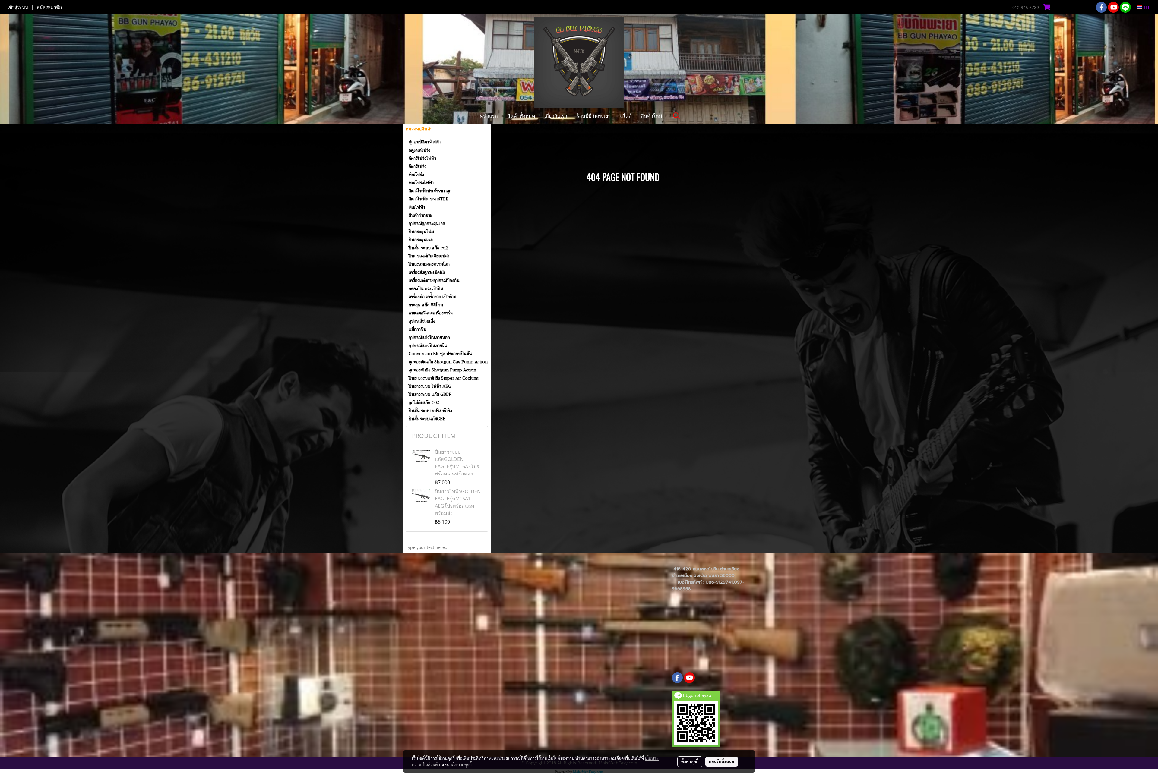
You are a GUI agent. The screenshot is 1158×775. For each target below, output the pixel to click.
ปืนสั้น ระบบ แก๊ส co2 (428, 247)
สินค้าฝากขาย (420, 215)
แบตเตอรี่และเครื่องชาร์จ (431, 313)
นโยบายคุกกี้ (461, 764)
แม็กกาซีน (417, 329)
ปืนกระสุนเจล (421, 239)
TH (1145, 7)
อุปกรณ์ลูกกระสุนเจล (427, 223)
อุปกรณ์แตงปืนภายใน (428, 345)
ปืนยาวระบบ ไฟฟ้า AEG (430, 386)
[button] (676, 115)
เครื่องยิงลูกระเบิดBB (427, 272)
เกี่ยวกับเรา (555, 115)
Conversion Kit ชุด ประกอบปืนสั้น (440, 353)
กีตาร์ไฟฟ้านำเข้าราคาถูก (430, 190)
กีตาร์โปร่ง (417, 166)
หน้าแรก (489, 115)
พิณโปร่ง (416, 174)
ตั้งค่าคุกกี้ (689, 761)
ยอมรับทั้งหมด (721, 761)
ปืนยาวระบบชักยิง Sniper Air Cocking (444, 378)
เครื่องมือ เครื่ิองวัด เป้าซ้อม (432, 296)
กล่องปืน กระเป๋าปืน (426, 288)
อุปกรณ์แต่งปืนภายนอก (429, 337)
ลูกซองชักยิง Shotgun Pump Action (442, 369)
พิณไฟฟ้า (417, 207)
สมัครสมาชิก (49, 7)
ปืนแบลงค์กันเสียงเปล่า (429, 256)
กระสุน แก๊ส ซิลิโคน (426, 304)
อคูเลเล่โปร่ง (419, 150)
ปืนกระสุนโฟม (421, 231)
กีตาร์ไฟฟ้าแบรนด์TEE (428, 199)
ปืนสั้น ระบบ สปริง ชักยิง (430, 410)
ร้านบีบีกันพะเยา (594, 115)
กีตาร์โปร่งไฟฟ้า (422, 158)
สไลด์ (625, 115)
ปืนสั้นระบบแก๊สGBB (427, 418)
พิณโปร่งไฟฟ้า (421, 182)
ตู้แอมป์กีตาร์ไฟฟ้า (425, 142)
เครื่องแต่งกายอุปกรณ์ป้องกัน (434, 280)
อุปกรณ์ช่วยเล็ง (422, 321)
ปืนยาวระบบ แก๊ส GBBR (430, 394)
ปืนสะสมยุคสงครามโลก (429, 264)
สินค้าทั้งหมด (521, 115)
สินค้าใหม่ (651, 115)
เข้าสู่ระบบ (18, 7)
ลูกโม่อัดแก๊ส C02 (424, 402)
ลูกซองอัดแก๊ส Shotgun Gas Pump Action (448, 361)
